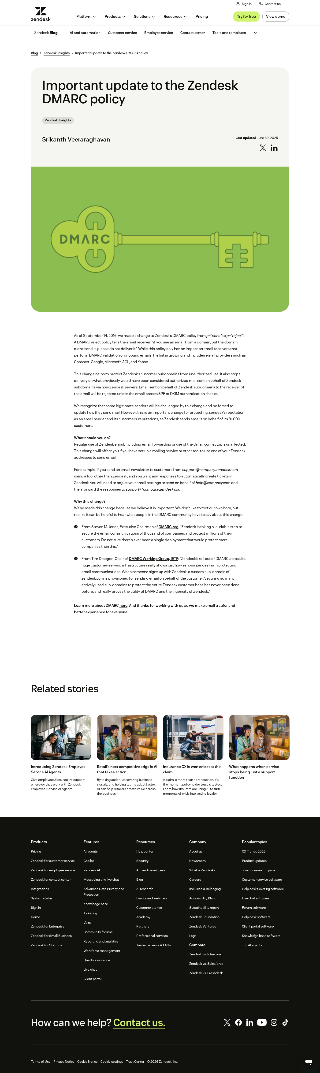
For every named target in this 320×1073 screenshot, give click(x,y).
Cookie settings (111, 1061)
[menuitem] (86, 16)
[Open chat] (308, 1061)
